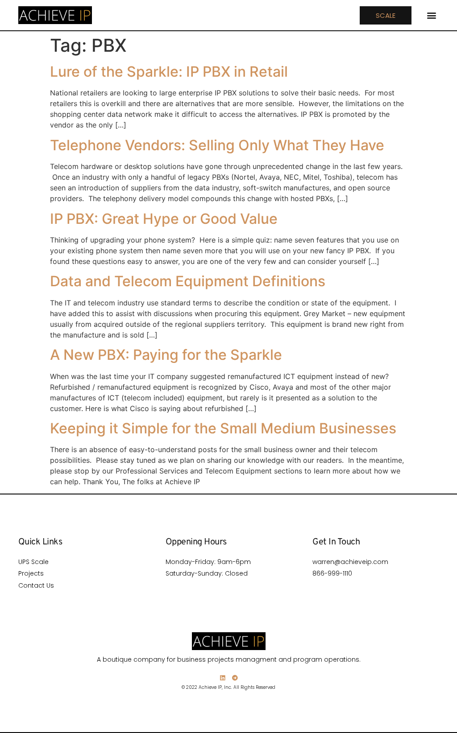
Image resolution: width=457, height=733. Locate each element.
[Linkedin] (222, 678)
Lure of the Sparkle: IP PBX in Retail (169, 71)
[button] (431, 15)
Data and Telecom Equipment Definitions (187, 281)
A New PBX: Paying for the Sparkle (166, 354)
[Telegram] (235, 678)
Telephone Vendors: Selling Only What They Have (217, 145)
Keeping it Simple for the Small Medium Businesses (223, 428)
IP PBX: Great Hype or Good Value (164, 218)
